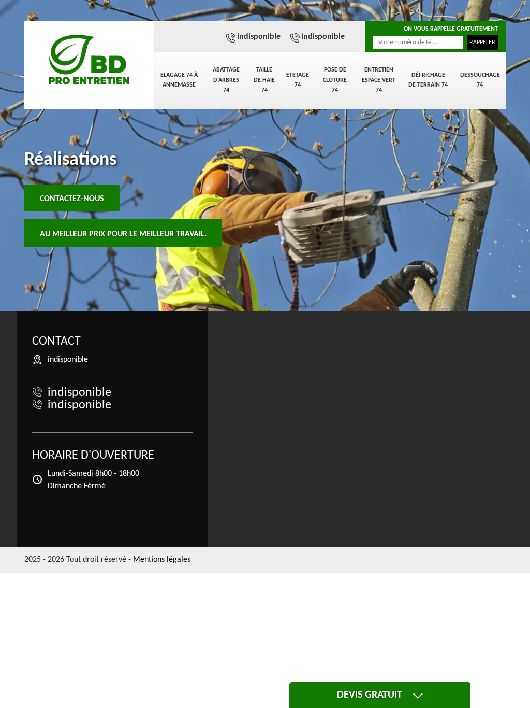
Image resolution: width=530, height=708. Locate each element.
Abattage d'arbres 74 (226, 80)
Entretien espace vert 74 (378, 80)
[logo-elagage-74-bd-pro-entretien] (89, 59)
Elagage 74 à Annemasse (179, 80)
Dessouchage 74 (480, 80)
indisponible (259, 37)
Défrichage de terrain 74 (428, 80)
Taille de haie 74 (264, 80)
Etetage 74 (297, 80)
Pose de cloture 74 (335, 80)
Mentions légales (161, 560)
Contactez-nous (72, 199)
